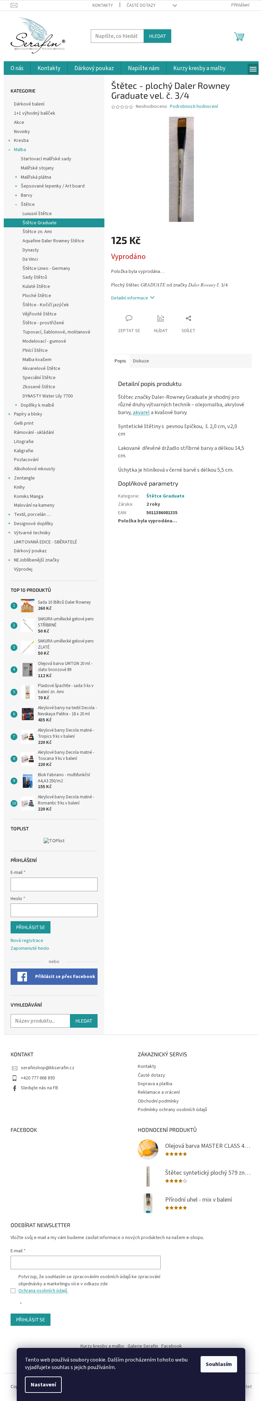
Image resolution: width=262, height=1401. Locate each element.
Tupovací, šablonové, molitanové (56, 332)
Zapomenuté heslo (30, 948)
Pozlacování (26, 459)
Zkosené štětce (39, 387)
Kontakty (102, 5)
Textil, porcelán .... (32, 514)
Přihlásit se (30, 927)
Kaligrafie (23, 450)
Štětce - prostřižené (43, 323)
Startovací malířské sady (46, 159)
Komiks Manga (28, 496)
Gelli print (23, 423)
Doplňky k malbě (37, 405)
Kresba (21, 140)
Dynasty (31, 250)
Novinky (22, 131)
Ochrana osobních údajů (43, 1290)
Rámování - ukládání (34, 432)
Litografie (24, 441)
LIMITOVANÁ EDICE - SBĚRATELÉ (45, 542)
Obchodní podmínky (158, 1101)
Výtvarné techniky (32, 533)
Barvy (26, 195)
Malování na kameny (34, 505)
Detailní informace (129, 298)
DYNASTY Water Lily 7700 (48, 396)
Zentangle (24, 478)
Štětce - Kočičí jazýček (46, 305)
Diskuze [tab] (141, 361)
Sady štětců (35, 277)
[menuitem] (17, 68)
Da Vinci (30, 259)
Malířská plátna (36, 177)
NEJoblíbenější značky (36, 560)
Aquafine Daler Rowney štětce (53, 241)
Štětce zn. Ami (37, 231)
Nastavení (43, 1384)
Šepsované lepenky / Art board (53, 186)
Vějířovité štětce (40, 314)
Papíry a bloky (28, 414)
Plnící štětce (35, 350)
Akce (19, 122)
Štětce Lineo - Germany (46, 268)
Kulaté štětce (36, 286)
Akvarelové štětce (41, 368)
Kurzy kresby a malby (102, 1346)
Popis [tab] (120, 361)
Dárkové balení (29, 104)
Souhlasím (219, 1364)
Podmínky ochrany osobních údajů (172, 1109)
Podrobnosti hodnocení (194, 106)
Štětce (28, 204)
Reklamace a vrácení (159, 1092)
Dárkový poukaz (30, 551)
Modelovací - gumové (44, 341)
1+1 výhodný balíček (34, 113)
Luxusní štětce (37, 213)
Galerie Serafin (143, 1346)
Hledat (157, 36)
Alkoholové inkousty (34, 469)
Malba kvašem (37, 359)
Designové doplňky (33, 523)
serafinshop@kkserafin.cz (47, 1067)
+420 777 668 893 (38, 1078)
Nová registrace (27, 941)
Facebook (171, 1346)
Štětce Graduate (40, 222)
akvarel (141, 412)
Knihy (19, 487)
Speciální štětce (39, 377)
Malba (20, 149)
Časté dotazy (141, 5)
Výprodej (23, 569)
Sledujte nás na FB (39, 1088)
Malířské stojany (37, 168)
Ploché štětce (37, 295)
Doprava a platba (155, 1083)
